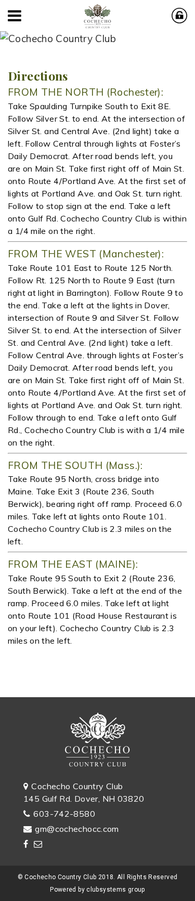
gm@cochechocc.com (77, 829)
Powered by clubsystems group (97, 889)
